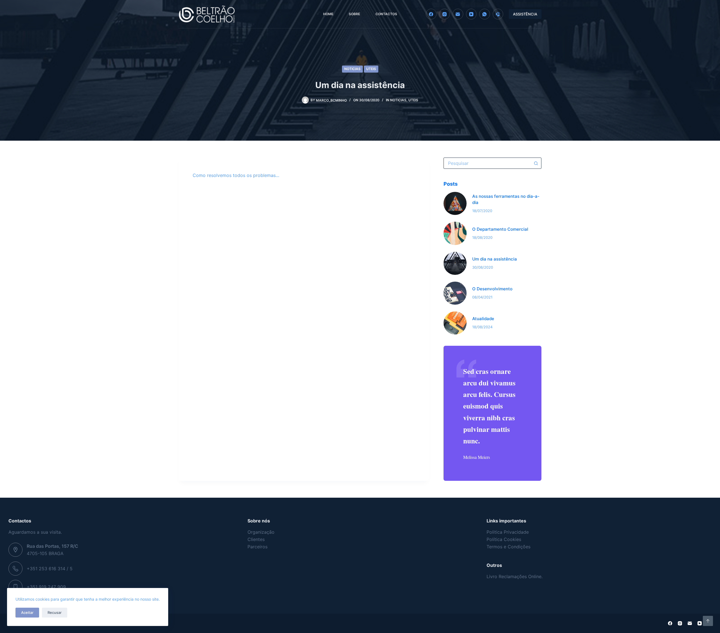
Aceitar (27, 612)
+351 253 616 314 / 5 (50, 568)
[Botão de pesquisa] (535, 163)
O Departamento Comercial (500, 229)
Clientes (256, 539)
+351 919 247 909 (46, 587)
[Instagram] (444, 14)
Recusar (55, 612)
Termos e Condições (508, 546)
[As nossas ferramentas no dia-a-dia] (455, 203)
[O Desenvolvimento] (455, 293)
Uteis (371, 69)
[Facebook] (431, 14)
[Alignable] (498, 14)
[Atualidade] (455, 323)
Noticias (352, 69)
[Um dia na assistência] (455, 263)
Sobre (354, 14)
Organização (261, 532)
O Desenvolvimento (492, 288)
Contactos (386, 14)
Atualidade (483, 318)
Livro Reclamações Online (514, 576)
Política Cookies (504, 539)
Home (328, 14)
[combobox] (487, 163)
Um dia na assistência (494, 259)
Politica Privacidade (508, 532)
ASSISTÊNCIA (525, 14)
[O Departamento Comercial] (455, 233)
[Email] (458, 14)
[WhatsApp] (484, 14)
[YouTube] (471, 14)
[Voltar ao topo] (708, 621)
